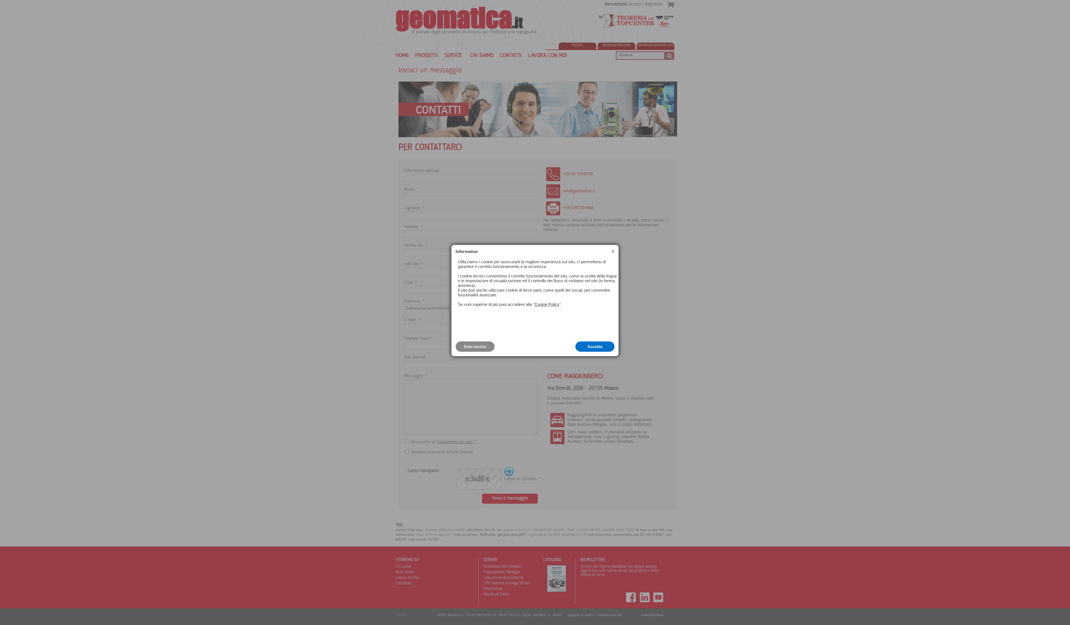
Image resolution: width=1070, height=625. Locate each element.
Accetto (594, 346)
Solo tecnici (475, 346)
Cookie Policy (547, 304)
